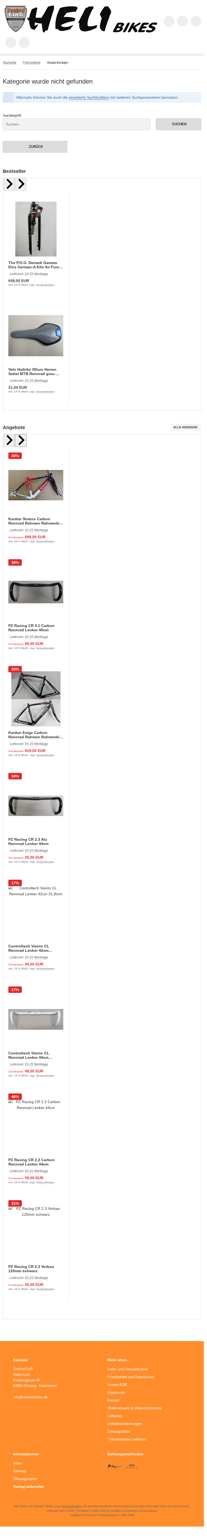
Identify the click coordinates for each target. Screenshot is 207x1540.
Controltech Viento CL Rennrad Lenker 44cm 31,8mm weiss (28, 1055)
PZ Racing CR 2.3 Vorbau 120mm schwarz (31, 1268)
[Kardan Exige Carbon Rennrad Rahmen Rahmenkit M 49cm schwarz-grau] (35, 698)
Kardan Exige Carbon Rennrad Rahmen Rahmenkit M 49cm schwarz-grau (34, 734)
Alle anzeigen (185, 427)
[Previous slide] (9, 184)
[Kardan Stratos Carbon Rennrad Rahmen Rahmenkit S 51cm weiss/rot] (35, 485)
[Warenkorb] (10, 42)
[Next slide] (21, 184)
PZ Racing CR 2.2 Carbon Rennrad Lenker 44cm (31, 1162)
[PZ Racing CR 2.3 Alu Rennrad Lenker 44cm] (35, 805)
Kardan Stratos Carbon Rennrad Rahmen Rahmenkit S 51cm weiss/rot (34, 521)
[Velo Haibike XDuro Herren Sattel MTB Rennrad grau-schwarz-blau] (35, 335)
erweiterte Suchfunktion (89, 97)
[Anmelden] (196, 21)
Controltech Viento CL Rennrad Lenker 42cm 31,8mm (28, 948)
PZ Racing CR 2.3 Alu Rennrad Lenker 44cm (28, 841)
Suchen (178, 124)
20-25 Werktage (36, 274)
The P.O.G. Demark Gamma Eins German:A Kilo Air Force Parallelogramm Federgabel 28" (34, 265)
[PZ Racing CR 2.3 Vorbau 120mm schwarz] (35, 1233)
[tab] (3, 408)
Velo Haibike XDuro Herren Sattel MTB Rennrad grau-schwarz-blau (32, 371)
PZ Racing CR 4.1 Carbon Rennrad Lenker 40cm (31, 627)
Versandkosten (45, 284)
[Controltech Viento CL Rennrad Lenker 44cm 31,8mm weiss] (35, 1019)
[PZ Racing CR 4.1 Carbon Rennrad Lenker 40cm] (35, 592)
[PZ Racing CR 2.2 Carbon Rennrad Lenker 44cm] (35, 1126)
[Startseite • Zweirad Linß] (80, 31)
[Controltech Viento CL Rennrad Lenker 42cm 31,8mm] (35, 912)
